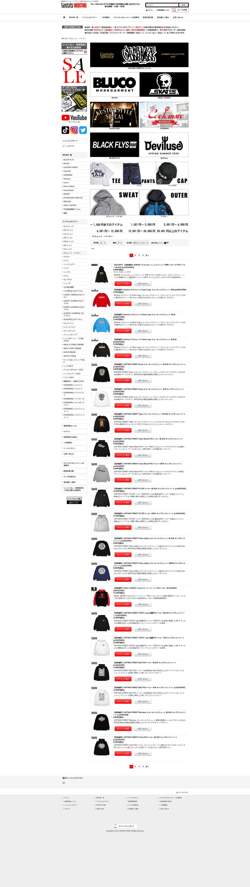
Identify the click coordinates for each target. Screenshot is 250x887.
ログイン (150, 10)
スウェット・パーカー (114, 216)
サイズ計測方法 (70, 477)
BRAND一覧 (100, 797)
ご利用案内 (68, 443)
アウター (164, 216)
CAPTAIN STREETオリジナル (139, 68)
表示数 (96, 243)
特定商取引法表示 (70, 437)
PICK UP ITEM (101, 805)
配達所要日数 (69, 471)
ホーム (67, 797)
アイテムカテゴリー (102, 801)
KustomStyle (114, 129)
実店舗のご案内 (70, 482)
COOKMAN (164, 129)
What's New (100, 809)
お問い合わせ (69, 454)
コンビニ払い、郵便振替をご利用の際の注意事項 (74, 489)
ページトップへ (183, 792)
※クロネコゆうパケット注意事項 (74, 464)
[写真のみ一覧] (161, 243)
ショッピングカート (71, 805)
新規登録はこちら (163, 10)
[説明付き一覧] (167, 243)
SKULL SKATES (164, 98)
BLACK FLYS (114, 158)
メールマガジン (70, 448)
